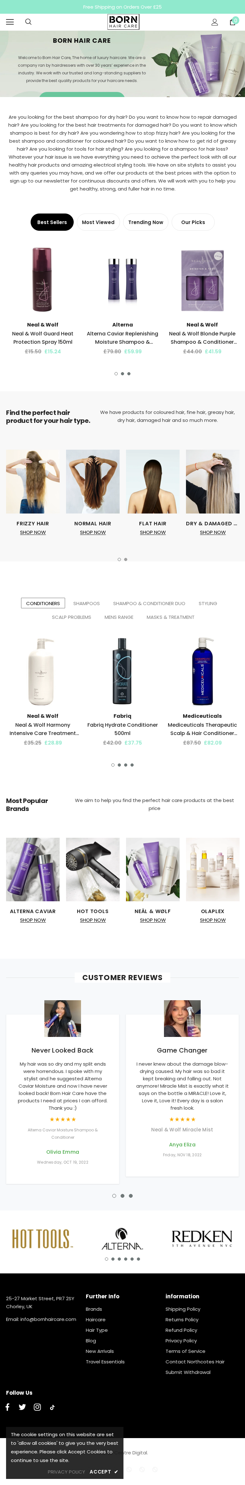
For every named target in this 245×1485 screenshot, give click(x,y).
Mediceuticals (202, 716)
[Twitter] (22, 1407)
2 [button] (122, 373)
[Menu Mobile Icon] (10, 22)
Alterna (122, 324)
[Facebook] (7, 1407)
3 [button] (128, 373)
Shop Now (33, 532)
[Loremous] (42, 1238)
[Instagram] (37, 1407)
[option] (122, 64)
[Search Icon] (34, 22)
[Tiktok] (52, 1407)
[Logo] (123, 22)
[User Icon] (215, 22)
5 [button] (132, 1259)
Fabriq (122, 716)
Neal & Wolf (42, 324)
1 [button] (116, 373)
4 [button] (132, 765)
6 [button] (138, 1259)
